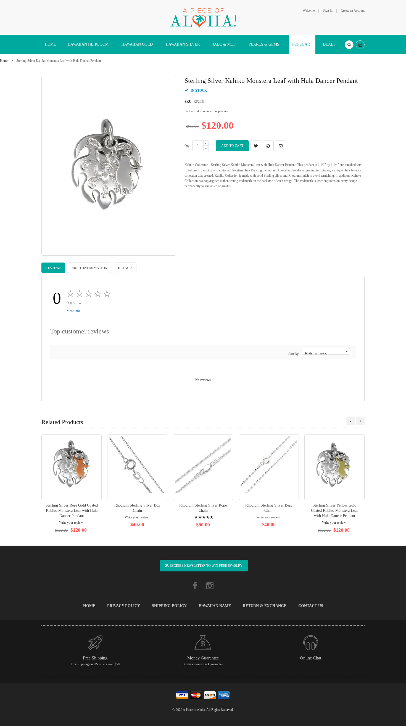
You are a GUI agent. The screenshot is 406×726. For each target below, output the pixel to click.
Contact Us (310, 606)
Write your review (71, 522)
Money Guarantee (203, 658)
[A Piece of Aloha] (203, 17)
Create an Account (353, 10)
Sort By (293, 354)
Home (4, 61)
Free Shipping (95, 658)
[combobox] (349, 44)
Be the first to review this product (206, 111)
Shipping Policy (169, 606)
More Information (89, 268)
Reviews (53, 268)
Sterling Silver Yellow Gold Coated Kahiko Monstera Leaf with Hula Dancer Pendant (334, 510)
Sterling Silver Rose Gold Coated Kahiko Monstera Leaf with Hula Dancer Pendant (72, 510)
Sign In (328, 10)
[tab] (53, 268)
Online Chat (310, 658)
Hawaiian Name (215, 606)
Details (125, 268)
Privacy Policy (123, 606)
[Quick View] (71, 467)
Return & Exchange (264, 606)
